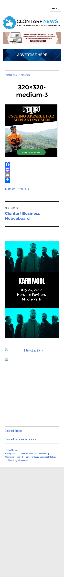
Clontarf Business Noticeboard (21, 439)
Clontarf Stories (13, 431)
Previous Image (11, 74)
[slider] (35, 335)
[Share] (32, 180)
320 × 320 (24, 189)
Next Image (25, 74)
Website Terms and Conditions (33, 453)
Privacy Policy (10, 453)
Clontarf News (11, 450)
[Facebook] (32, 164)
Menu (55, 8)
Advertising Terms (12, 457)
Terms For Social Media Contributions (40, 457)
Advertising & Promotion (18, 460)
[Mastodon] (32, 169)
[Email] (32, 175)
